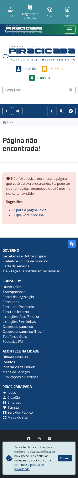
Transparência (13, 292)
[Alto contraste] (52, 111)
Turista (43, 78)
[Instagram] (39, 439)
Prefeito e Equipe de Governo (25, 261)
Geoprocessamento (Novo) (23, 331)
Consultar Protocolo (18, 306)
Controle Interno (15, 311)
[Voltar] (7, 111)
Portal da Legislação (18, 297)
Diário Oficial (12, 287)
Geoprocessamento (17, 326)
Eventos (8, 362)
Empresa (56, 69)
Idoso (11, 392)
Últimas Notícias (15, 357)
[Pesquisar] (71, 90)
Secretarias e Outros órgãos (24, 256)
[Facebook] (28, 439)
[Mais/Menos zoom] (61, 111)
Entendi (65, 458)
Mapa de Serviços (16, 372)
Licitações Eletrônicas (19, 321)
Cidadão (30, 69)
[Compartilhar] (17, 111)
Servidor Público (20, 412)
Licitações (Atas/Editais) (20, 316)
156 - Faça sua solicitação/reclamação (31, 271)
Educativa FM (12, 341)
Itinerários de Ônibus (19, 367)
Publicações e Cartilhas (20, 377)
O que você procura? (29, 215)
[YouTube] (49, 439)
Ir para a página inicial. (30, 210)
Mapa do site (17, 417)
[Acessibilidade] (71, 111)
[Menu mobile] (70, 29)
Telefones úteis (14, 336)
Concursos (10, 301)
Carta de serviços (15, 266)
